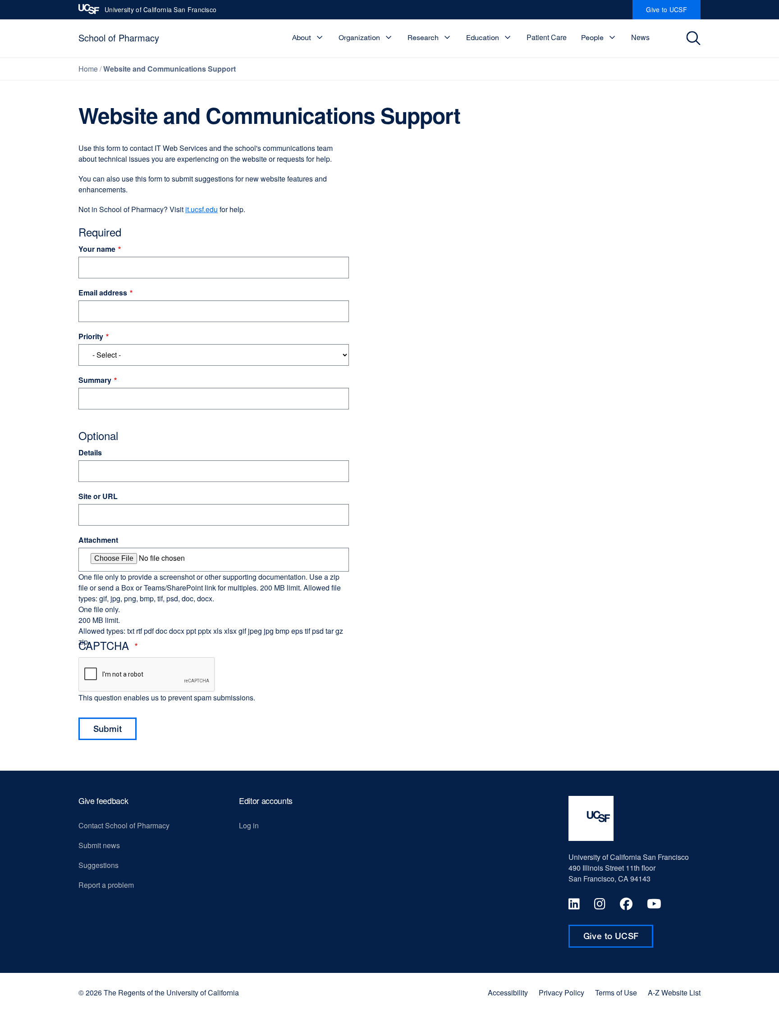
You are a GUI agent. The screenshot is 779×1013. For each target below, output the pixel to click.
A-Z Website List (674, 992)
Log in (249, 825)
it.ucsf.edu (201, 209)
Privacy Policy (561, 992)
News (640, 37)
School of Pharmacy (118, 37)
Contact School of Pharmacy (124, 825)
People (592, 37)
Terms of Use (616, 992)
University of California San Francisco (160, 12)
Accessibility (508, 992)
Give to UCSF (673, 12)
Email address (102, 292)
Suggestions (98, 865)
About (301, 37)
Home (88, 69)
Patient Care (547, 37)
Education (482, 37)
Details (90, 452)
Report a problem (106, 885)
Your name (96, 249)
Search (694, 38)
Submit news (99, 845)
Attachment (98, 540)
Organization (359, 37)
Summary (94, 380)
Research (423, 37)
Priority (90, 336)
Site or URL (98, 496)
